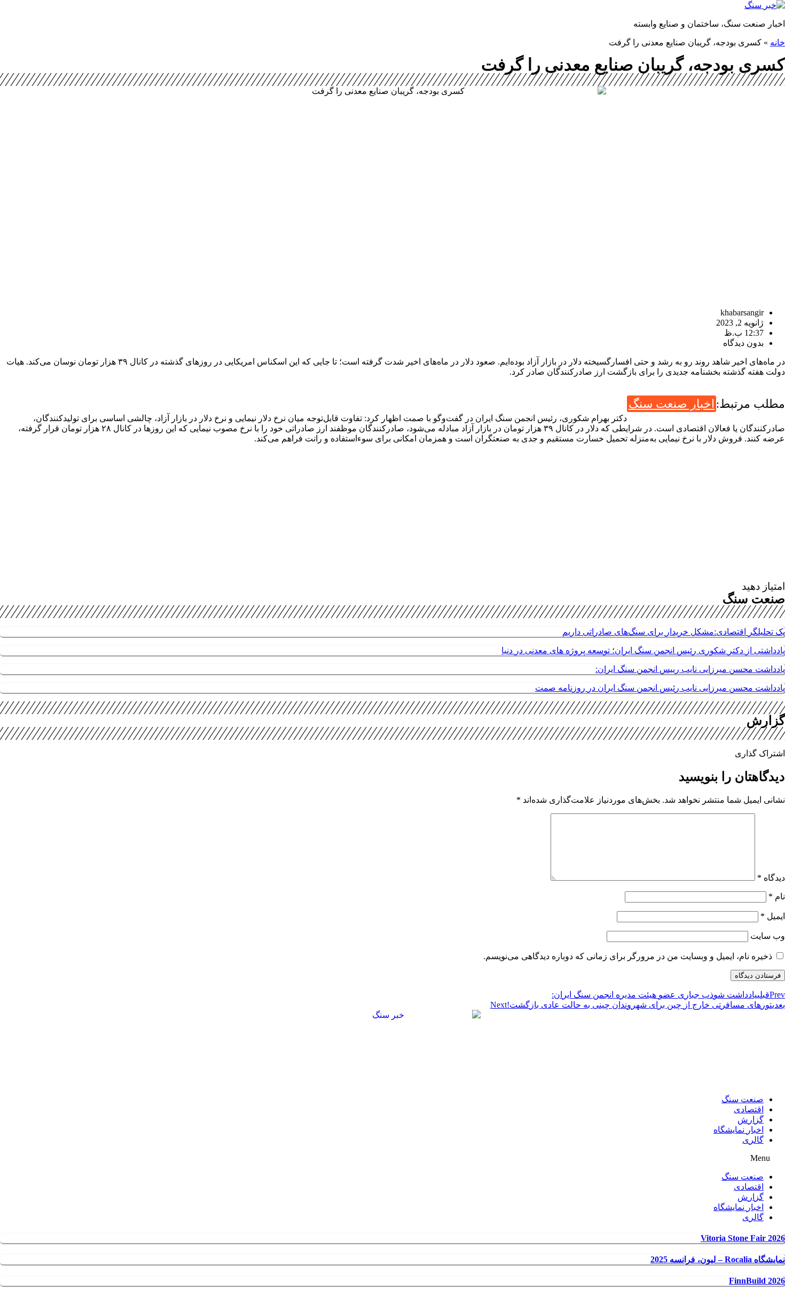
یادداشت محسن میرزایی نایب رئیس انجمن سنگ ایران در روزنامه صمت (660, 687)
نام (776, 896)
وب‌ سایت (767, 935)
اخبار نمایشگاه (738, 1129)
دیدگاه (771, 877)
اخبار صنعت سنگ (672, 403)
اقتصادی (749, 1109)
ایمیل (772, 916)
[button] (392, 1158)
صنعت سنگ (742, 1099)
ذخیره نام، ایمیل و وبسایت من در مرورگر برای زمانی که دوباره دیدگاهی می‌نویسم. (627, 956)
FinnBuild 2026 (757, 1280)
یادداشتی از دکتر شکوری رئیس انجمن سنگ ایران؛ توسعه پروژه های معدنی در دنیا (643, 650)
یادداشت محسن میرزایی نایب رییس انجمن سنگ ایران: (690, 669)
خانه (777, 42)
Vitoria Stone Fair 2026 (743, 1238)
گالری (753, 1139)
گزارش (750, 1119)
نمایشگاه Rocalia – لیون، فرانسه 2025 (717, 1259)
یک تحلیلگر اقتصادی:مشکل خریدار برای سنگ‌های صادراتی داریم (673, 631)
